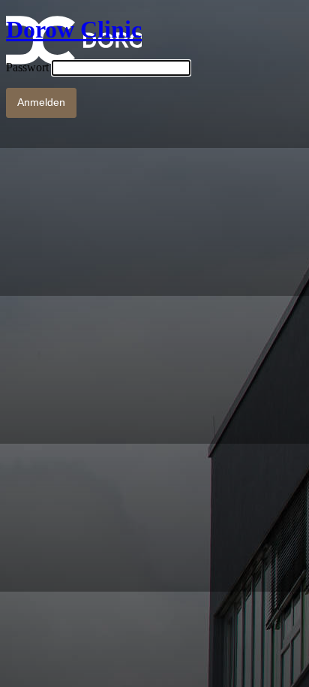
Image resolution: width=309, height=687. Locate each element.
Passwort (27, 67)
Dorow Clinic (74, 29)
